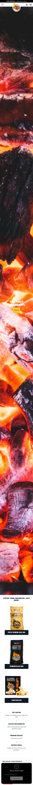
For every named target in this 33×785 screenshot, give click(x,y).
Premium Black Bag (16, 666)
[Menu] (2, 5)
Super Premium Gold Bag (16, 632)
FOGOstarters (17, 700)
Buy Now (16, 310)
